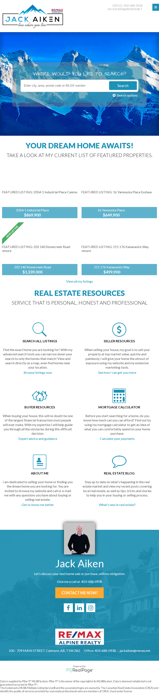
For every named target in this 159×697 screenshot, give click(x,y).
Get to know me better (38, 505)
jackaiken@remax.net (124, 9)
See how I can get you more (117, 372)
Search (123, 85)
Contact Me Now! (79, 593)
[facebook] (68, 607)
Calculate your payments (117, 438)
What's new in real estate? (117, 505)
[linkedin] (79, 607)
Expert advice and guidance (37, 438)
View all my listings (79, 281)
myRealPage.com (80, 670)
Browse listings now (38, 372)
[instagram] (90, 607)
